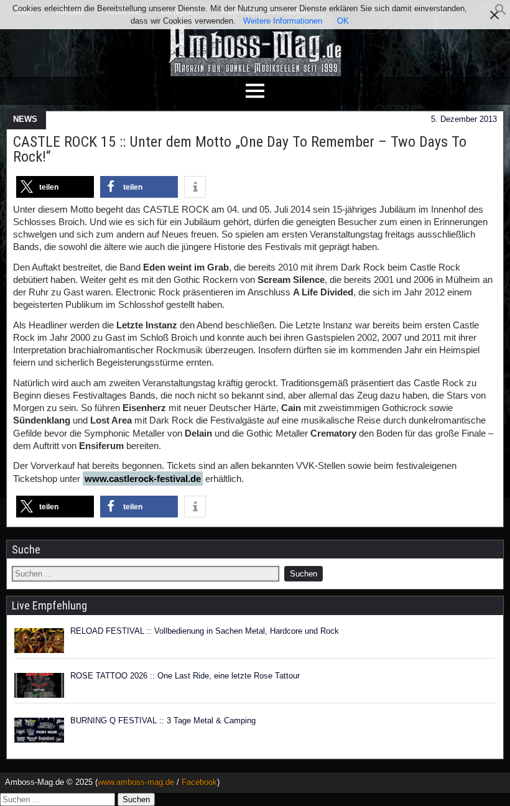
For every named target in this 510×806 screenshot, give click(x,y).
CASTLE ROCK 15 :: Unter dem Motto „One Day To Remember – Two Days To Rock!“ (239, 149)
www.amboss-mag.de (136, 782)
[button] (500, 12)
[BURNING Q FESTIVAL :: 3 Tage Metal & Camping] (39, 730)
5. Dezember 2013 (464, 119)
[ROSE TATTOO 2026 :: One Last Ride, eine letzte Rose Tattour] (39, 685)
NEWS (25, 119)
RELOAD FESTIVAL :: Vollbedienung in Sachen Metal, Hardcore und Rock (204, 631)
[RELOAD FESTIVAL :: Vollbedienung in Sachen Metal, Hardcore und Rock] (39, 640)
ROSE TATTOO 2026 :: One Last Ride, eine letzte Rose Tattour (185, 675)
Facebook (199, 782)
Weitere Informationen (282, 20)
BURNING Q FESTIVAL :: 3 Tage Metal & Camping (163, 720)
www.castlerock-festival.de (143, 478)
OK (343, 20)
